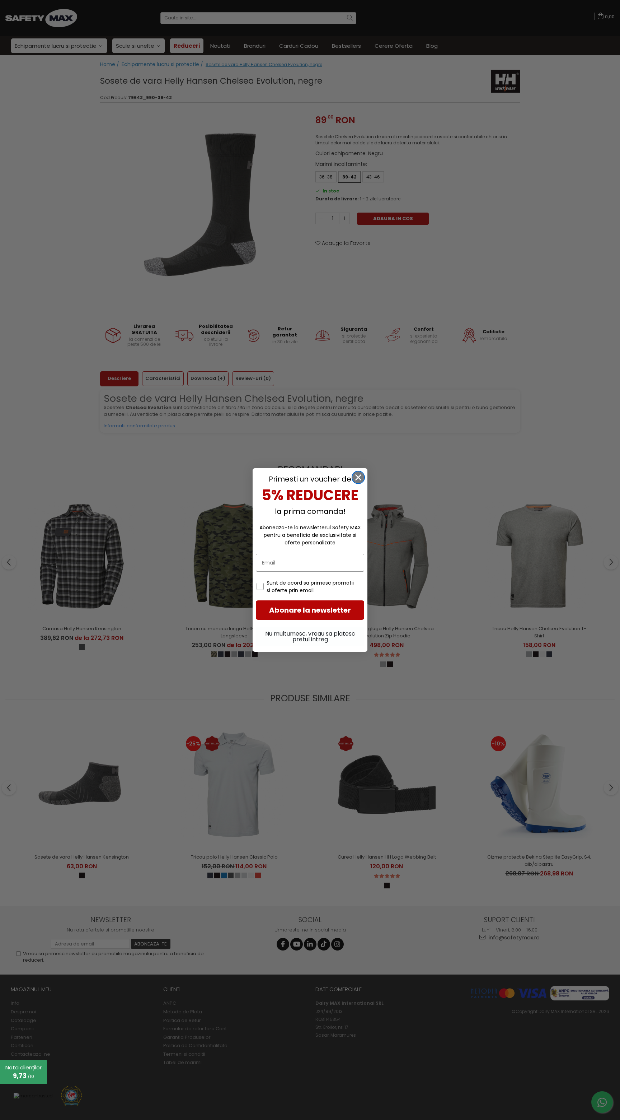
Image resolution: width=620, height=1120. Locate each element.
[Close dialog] (358, 477)
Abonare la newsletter (310, 610)
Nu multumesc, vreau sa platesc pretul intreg (310, 636)
